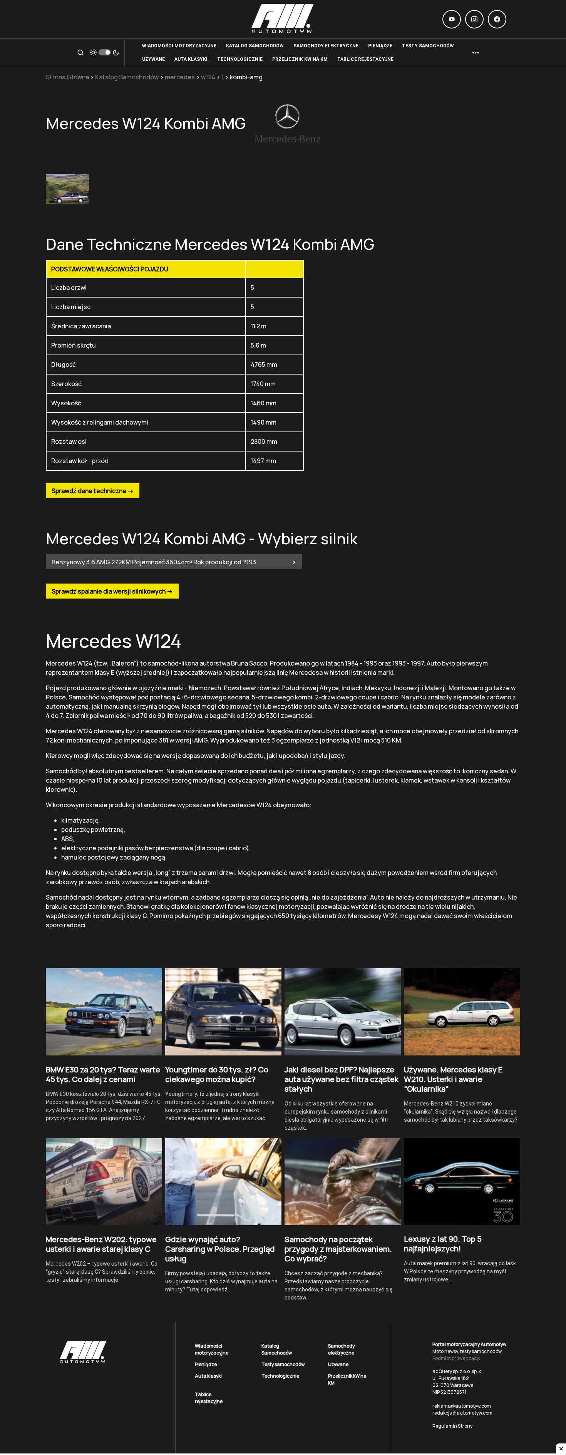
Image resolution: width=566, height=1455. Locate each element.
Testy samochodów (283, 1364)
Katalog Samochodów (127, 77)
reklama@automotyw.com (461, 1406)
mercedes (180, 77)
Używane (338, 1364)
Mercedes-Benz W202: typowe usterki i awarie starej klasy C (101, 1244)
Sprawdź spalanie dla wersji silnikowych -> (112, 591)
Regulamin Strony (452, 1426)
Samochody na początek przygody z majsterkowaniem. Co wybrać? (338, 1249)
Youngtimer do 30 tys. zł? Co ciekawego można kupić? (216, 1074)
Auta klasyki (208, 1376)
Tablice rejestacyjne (209, 1398)
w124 (208, 77)
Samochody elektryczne (341, 1349)
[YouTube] (451, 19)
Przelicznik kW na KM (347, 1379)
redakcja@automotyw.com (462, 1413)
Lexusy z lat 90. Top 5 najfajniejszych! (443, 1244)
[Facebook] (497, 19)
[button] (80, 52)
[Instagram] (474, 19)
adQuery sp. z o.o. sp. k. (457, 1371)
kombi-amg (246, 77)
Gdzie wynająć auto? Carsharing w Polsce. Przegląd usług (220, 1249)
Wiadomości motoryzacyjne (211, 1349)
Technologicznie (280, 1376)
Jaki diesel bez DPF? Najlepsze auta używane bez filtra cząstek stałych (342, 1079)
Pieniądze (206, 1364)
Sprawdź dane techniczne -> (93, 491)
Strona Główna (67, 77)
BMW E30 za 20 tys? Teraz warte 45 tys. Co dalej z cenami (103, 1074)
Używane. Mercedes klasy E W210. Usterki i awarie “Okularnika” (453, 1079)
